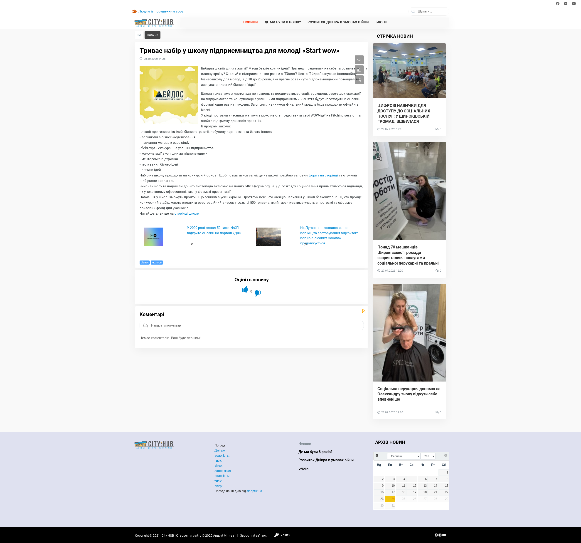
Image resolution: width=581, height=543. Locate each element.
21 (435, 492)
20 (425, 492)
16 (382, 492)
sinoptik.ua (254, 491)
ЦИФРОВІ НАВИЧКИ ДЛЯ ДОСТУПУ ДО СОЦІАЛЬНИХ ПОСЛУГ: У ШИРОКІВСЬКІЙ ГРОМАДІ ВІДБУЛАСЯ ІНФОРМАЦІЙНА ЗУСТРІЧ (403, 116)
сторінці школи (187, 213)
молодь (157, 262)
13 (425, 485)
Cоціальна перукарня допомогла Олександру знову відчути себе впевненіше (409, 394)
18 (403, 492)
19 (414, 492)
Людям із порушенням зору (160, 11)
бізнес (145, 262)
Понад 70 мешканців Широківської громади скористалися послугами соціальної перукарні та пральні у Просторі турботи (408, 258)
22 (446, 492)
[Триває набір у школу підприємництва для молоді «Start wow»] (169, 95)
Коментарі (152, 314)
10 (393, 485)
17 (393, 492)
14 (435, 485)
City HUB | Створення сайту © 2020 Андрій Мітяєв (198, 535)
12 (414, 485)
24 (393, 499)
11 (403, 485)
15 (446, 485)
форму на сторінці (323, 175)
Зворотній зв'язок (253, 535)
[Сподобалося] (245, 289)
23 (382, 499)
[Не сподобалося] (258, 293)
